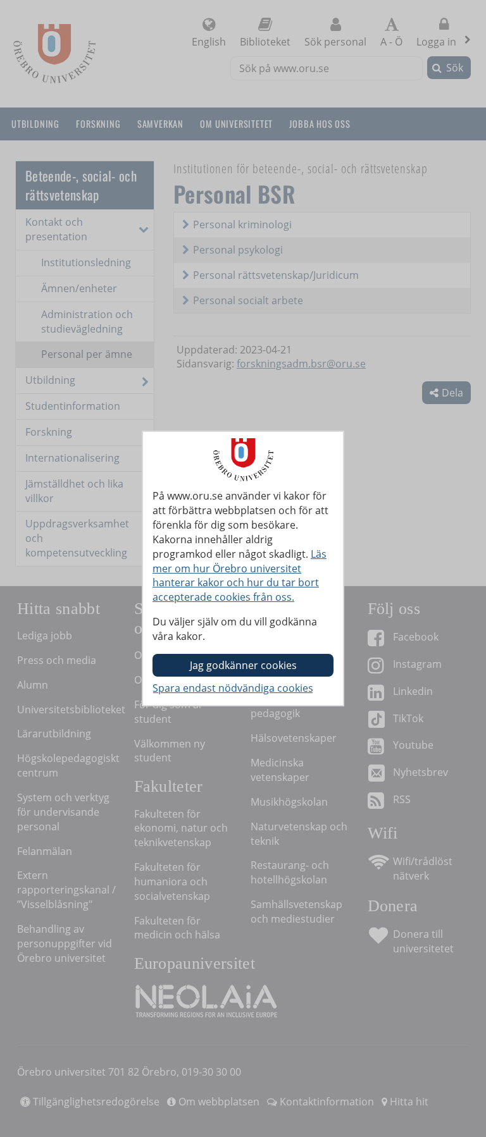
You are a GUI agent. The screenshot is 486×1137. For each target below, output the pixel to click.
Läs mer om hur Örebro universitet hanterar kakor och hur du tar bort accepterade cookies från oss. (240, 576)
